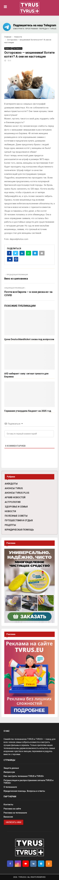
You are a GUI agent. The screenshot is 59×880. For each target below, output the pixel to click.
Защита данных (11, 768)
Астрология (12, 502)
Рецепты (10, 525)
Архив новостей (15, 497)
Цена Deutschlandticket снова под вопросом (29, 339)
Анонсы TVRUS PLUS (17, 492)
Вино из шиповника (16, 278)
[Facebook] (10, 863)
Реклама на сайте (12, 809)
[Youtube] (25, 863)
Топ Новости (17, 48)
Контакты (8, 804)
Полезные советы (16, 515)
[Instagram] (18, 863)
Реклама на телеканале (15, 813)
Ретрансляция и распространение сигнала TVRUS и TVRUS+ (28, 781)
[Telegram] (41, 863)
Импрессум (9, 772)
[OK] (49, 863)
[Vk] (33, 863)
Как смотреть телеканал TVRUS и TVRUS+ (24, 776)
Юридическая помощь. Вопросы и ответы (24, 791)
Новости (8, 48)
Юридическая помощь (19, 529)
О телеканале (10, 787)
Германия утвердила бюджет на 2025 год (27, 411)
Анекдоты (11, 483)
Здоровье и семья (16, 506)
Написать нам (13, 822)
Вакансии (8, 817)
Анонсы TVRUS (14, 488)
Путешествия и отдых (19, 520)
